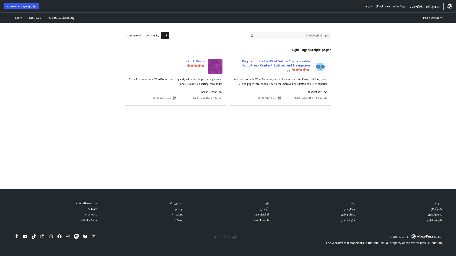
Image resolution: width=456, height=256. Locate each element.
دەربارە (438, 203)
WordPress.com (86, 203)
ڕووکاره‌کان (350, 209)
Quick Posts (195, 61)
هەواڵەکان (436, 209)
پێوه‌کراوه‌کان (348, 214)
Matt (92, 209)
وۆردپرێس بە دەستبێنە (21, 6)
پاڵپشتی (264, 209)
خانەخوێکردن (435, 214)
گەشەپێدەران (262, 214)
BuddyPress (88, 220)
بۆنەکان (179, 209)
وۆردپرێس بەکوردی (398, 236)
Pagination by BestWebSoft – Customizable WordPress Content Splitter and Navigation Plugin (276, 63)
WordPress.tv (260, 220)
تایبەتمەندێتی (434, 220)
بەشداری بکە (176, 203)
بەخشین (177, 214)
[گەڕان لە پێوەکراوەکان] (252, 35)
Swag (178, 220)
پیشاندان (351, 203)
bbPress (91, 214)
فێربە (266, 203)
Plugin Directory (432, 17)
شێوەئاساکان (348, 220)
